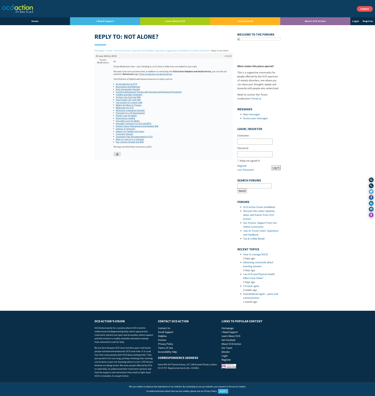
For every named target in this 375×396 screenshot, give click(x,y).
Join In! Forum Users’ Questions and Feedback (134, 50)
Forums (109, 50)
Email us (256, 98)
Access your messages (255, 118)
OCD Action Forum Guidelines (259, 207)
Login (355, 21)
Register (368, 21)
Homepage (99, 50)
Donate (225, 351)
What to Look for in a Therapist (130, 139)
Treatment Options (124, 134)
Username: (243, 135)
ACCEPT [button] (223, 391)
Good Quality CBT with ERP (128, 99)
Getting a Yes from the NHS (128, 97)
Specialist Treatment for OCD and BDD (133, 123)
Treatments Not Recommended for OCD (134, 136)
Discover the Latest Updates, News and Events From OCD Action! (259, 215)
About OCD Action (315, 21)
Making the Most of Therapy (129, 105)
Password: (243, 148)
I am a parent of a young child (129, 102)
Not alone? (205, 50)
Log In (275, 167)
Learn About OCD (175, 21)
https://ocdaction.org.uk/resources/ (155, 74)
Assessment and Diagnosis (128, 86)
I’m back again (251, 286)
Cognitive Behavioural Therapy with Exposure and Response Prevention (149, 92)
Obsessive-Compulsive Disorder (130, 110)
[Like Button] (117, 154)
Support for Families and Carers (130, 131)
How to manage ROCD (255, 254)
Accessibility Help (167, 351)
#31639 (228, 56)
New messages (251, 114)
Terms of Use (165, 347)
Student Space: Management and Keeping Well (137, 126)
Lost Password (245, 169)
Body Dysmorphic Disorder (128, 89)
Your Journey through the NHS (130, 142)
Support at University (125, 128)
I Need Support (105, 21)
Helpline (162, 336)
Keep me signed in (250, 160)
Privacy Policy (165, 344)
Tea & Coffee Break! (254, 238)
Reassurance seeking (125, 118)
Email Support (165, 332)
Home (35, 21)
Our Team (226, 347)
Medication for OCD (125, 107)
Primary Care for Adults (126, 115)
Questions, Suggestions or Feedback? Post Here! (177, 50)
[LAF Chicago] (17, 9)
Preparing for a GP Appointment (130, 113)
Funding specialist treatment (129, 94)
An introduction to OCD (126, 84)
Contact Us (164, 328)
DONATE (364, 8)
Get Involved (245, 21)
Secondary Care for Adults (128, 120)
